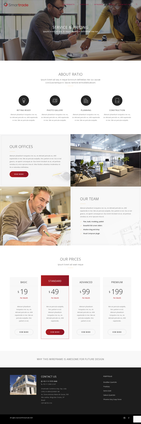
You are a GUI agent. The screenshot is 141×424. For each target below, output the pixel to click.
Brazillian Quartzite (110, 382)
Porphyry (106, 386)
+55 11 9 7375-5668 (49, 381)
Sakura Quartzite (109, 395)
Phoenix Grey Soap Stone (112, 399)
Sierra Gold (107, 391)
